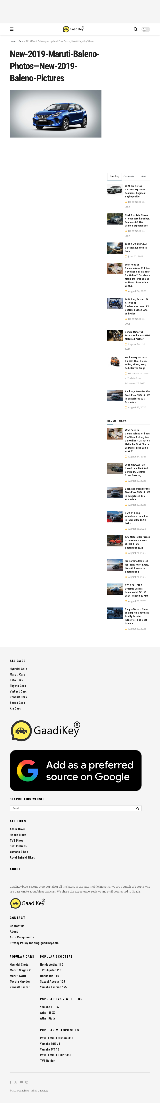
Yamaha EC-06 (49, 1007)
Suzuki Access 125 (52, 981)
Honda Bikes (18, 835)
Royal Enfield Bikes (22, 857)
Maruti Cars (17, 674)
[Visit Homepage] (74, 29)
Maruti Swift (18, 976)
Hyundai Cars (18, 669)
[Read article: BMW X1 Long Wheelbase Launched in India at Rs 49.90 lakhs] (115, 516)
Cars (21, 41)
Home (12, 41)
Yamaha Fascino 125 (53, 987)
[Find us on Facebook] (11, 1082)
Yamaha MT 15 (49, 1049)
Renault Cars (18, 697)
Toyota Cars (18, 686)
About (14, 931)
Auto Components (22, 937)
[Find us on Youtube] (21, 1082)
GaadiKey (23, 1090)
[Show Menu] (11, 29)
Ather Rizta (47, 1018)
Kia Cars (15, 708)
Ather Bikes (18, 829)
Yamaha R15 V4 (50, 1044)
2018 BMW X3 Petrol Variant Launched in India (136, 248)
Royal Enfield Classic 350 (56, 1038)
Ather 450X (47, 1013)
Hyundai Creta (19, 964)
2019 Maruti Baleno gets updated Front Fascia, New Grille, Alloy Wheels (60, 41)
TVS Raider (47, 1061)
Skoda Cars (17, 703)
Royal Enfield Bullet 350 (55, 1055)
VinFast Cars (18, 691)
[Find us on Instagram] (26, 1082)
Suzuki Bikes (18, 846)
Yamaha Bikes (19, 852)
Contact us (17, 926)
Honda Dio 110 (49, 976)
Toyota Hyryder (20, 981)
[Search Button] (136, 29)
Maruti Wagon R (20, 970)
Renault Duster (20, 987)
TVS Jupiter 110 (50, 970)
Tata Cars (16, 680)
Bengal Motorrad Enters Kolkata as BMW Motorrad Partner (137, 335)
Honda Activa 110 (51, 964)
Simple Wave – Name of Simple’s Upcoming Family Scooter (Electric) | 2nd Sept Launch (137, 616)
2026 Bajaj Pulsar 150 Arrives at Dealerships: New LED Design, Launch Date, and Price (137, 306)
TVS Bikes (16, 840)
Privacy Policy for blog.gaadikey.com (34, 943)
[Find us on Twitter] (15, 1082)
